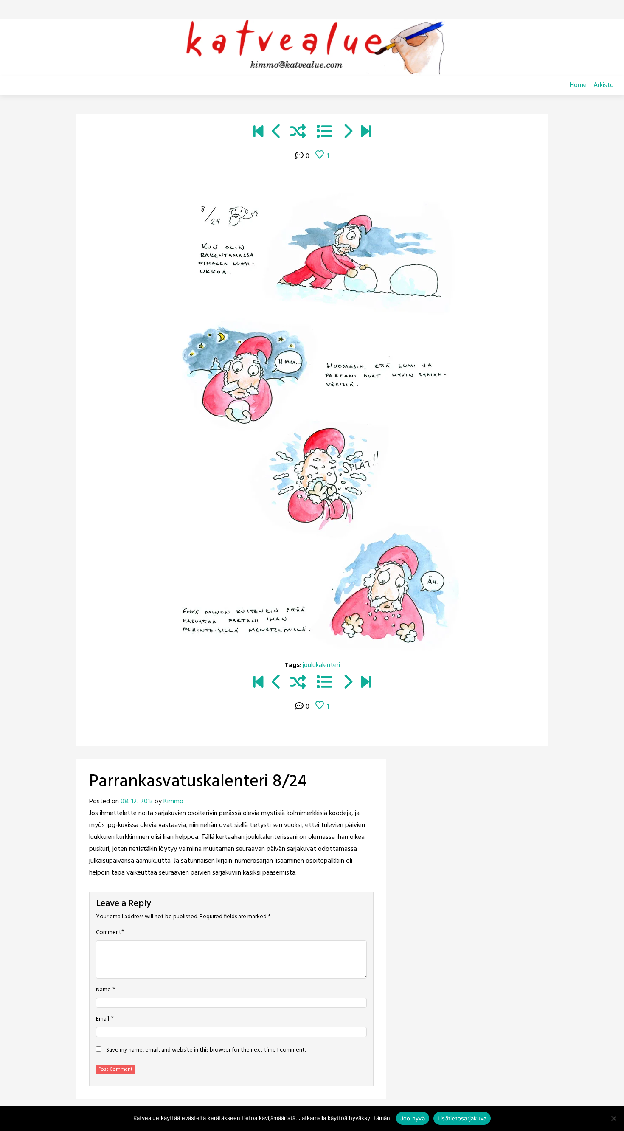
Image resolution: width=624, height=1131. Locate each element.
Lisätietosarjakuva (462, 1118)
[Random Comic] (298, 133)
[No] (613, 1118)
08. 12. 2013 (137, 801)
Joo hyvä (412, 1118)
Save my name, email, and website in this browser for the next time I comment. (206, 1050)
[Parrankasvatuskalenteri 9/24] (347, 133)
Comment (108, 932)
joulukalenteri (321, 665)
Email (102, 1019)
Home (578, 85)
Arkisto (603, 85)
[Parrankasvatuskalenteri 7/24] (276, 133)
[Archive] (324, 133)
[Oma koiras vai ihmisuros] (366, 133)
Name (103, 990)
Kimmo (173, 801)
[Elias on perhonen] (258, 133)
